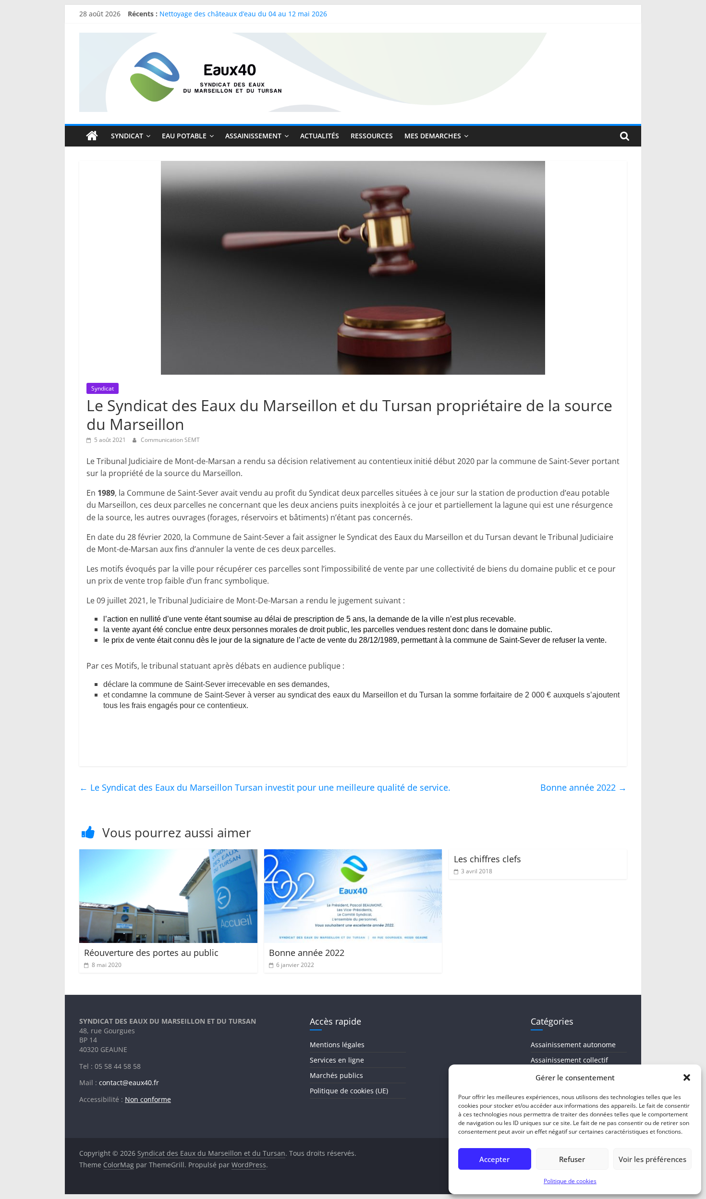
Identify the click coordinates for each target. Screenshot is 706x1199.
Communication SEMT (170, 440)
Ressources (372, 135)
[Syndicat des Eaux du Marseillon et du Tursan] (92, 136)
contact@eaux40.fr (129, 1082)
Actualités (319, 135)
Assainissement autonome (573, 1044)
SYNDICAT (127, 135)
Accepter (494, 1159)
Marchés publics (336, 1075)
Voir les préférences (652, 1159)
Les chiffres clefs (487, 859)
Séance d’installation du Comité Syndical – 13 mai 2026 (247, 10)
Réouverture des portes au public (151, 952)
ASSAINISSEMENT (253, 135)
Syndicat (102, 388)
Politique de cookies (570, 1181)
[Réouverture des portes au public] (168, 855)
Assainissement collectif (569, 1059)
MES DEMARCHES (432, 135)
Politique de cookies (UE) (349, 1090)
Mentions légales (337, 1044)
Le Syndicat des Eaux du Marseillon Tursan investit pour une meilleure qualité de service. (264, 787)
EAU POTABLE (184, 135)
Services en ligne (337, 1059)
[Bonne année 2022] (353, 855)
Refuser (572, 1159)
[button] (687, 1077)
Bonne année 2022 (583, 787)
